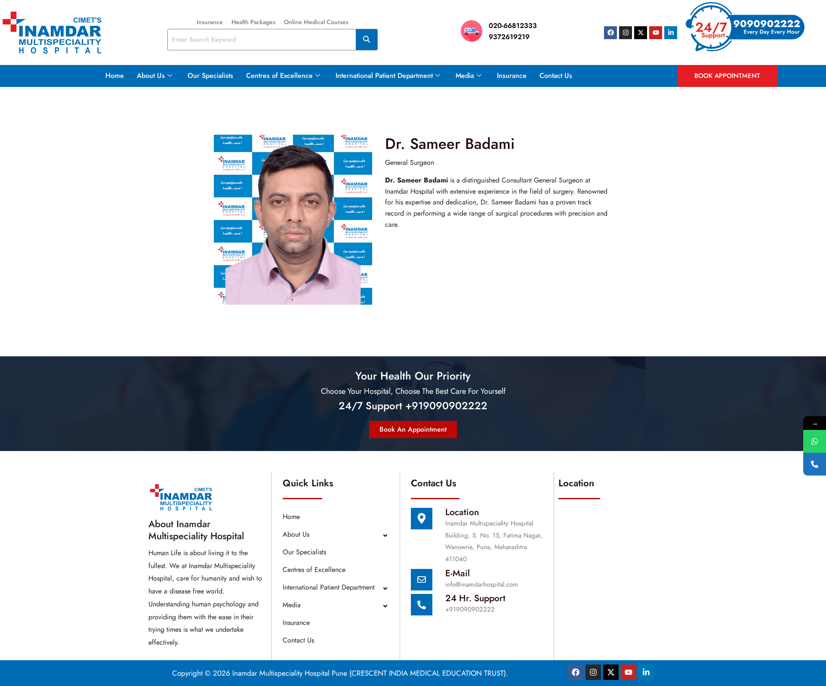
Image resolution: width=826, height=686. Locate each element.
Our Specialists (210, 75)
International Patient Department (384, 75)
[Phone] (814, 464)
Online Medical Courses (316, 22)
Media (465, 75)
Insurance (210, 22)
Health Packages (253, 22)
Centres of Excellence (279, 75)
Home (114, 75)
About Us (151, 75)
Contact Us (555, 75)
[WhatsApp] (814, 441)
